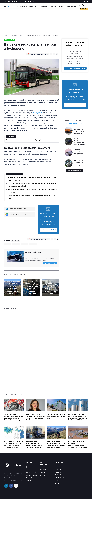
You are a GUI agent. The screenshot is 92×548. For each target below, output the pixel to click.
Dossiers (42, 472)
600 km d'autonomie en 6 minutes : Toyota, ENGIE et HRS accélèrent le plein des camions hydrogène (32, 185)
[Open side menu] (5, 6)
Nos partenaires (31, 472)
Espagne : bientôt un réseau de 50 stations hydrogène (24, 140)
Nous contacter (17, 1)
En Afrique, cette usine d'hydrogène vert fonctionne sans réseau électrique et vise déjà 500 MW (77, 445)
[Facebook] (51, 54)
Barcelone (15, 241)
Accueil (6, 35)
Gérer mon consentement (13, 480)
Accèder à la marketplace (75, 68)
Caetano (16, 244)
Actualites (21, 6)
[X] (54, 54)
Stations (44, 6)
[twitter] (84, 1)
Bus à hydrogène (60, 477)
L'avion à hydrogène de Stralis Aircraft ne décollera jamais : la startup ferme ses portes (78, 155)
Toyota (7, 244)
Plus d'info (50, 263)
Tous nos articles (75, 170)
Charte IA (7, 478)
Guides (53, 6)
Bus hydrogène (23, 35)
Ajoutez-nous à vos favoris (39, 54)
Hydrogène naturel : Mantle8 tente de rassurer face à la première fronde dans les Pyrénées (32, 178)
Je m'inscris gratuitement (49, 230)
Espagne (24, 244)
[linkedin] (87, 1)
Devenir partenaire (30, 1)
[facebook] (82, 1)
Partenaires (71, 6)
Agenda (61, 6)
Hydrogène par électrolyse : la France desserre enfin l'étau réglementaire (79, 164)
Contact (28, 480)
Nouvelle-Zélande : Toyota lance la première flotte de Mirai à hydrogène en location (32, 191)
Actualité (14, 35)
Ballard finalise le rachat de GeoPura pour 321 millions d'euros (56, 416)
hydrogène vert (18, 147)
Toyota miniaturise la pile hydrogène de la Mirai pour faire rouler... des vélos (31, 197)
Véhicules (32, 6)
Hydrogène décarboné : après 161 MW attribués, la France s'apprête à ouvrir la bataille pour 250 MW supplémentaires (77, 418)
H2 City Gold (37, 113)
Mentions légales (10, 475)
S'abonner (83, 8)
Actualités (43, 469)
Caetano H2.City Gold (32, 252)
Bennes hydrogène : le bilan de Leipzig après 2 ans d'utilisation (79, 131)
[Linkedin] (57, 54)
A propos (7, 1)
